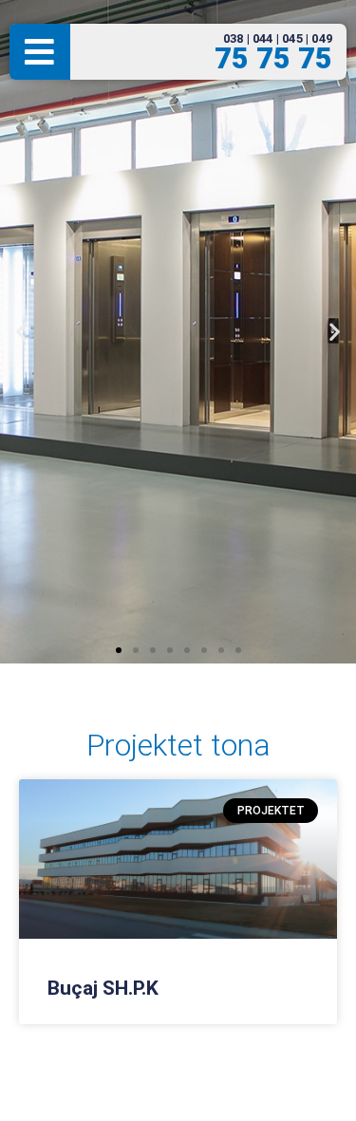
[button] (21, 332)
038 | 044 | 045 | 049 (277, 38)
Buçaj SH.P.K (103, 988)
